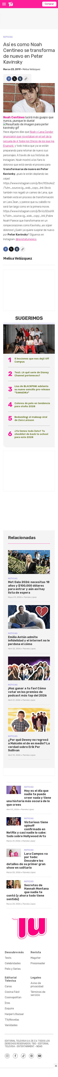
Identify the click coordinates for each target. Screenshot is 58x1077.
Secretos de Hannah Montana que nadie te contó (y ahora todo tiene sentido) (27, 892)
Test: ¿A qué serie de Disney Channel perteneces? (32, 374)
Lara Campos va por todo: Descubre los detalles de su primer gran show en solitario (27, 860)
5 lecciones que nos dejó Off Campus (32, 360)
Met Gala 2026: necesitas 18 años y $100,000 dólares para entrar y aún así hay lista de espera (28, 587)
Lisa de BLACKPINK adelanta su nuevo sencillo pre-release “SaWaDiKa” (32, 389)
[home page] (10, 4)
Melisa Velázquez (31, 69)
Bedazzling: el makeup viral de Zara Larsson (31, 418)
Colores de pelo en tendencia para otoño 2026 (32, 405)
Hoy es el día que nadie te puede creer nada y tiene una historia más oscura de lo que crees (28, 797)
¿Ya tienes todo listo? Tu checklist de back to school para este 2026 (31, 434)
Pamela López (30, 597)
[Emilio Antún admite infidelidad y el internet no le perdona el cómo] (29, 617)
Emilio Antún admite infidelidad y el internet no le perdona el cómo (29, 640)
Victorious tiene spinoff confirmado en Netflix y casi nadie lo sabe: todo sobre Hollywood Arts (27, 829)
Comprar (49, 4)
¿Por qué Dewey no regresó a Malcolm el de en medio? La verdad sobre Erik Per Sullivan (29, 745)
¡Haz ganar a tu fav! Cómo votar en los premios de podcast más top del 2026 (27, 692)
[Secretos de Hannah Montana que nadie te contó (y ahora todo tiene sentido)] (13, 884)
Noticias (8, 37)
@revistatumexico (26, 239)
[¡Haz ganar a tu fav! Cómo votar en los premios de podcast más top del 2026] (29, 668)
